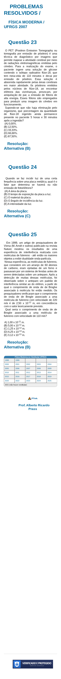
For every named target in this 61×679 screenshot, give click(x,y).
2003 (39, 364)
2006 (17, 368)
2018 (39, 376)
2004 (49, 364)
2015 (7, 376)
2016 (17, 376)
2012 (28, 372)
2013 (39, 372)
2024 (39, 381)
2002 (28, 364)
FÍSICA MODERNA (25, 22)
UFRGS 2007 (15, 27)
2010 (7, 372)
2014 (49, 372)
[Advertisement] (30, 532)
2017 (28, 376)
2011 (17, 372)
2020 (7, 381)
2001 (17, 364)
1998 (7, 360)
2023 (28, 381)
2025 (49, 381)
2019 (49, 376)
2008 (39, 368)
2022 (17, 381)
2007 (28, 368)
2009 (49, 368)
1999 (17, 360)
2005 (7, 368)
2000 (7, 364)
